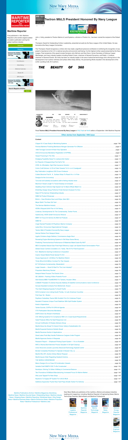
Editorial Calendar (20, 69)
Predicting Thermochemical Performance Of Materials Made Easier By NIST (60, 242)
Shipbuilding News (43, 395)
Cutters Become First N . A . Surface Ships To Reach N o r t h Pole (57, 174)
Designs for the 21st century (44, 177)
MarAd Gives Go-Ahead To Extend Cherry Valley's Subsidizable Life (58, 326)
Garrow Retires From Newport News (47, 233)
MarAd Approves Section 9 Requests (47, 338)
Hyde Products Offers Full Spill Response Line (50, 320)
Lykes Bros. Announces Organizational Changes (51, 227)
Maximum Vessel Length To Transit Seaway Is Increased (54, 184)
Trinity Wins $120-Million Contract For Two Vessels (52, 261)
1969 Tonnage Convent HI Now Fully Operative (51, 150)
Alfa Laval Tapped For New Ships (46, 375)
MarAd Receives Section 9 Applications (48, 332)
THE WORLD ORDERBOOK (45, 360)
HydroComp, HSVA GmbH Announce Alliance (50, 215)
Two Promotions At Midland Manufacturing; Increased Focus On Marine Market (61, 372)
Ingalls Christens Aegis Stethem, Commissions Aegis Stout (55, 236)
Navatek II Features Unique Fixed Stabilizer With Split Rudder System (58, 301)
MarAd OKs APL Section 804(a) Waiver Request (51, 354)
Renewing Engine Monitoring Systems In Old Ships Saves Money (57, 239)
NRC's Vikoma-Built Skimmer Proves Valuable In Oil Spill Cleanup (57, 345)
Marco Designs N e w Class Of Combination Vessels (52, 363)
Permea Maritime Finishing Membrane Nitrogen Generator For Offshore (59, 146)
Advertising (20, 65)
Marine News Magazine (105, 410)
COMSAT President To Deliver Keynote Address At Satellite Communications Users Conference (67, 283)
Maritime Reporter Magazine (83, 410)
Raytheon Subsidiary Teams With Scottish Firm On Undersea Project (58, 298)
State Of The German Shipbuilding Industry (49, 193)
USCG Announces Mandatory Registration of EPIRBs (53, 153)
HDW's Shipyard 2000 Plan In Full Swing (49, 208)
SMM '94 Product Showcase (44, 196)
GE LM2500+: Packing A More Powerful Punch (51, 276)
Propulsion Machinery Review (45, 270)
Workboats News (45, 397)
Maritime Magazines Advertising (45, 393)
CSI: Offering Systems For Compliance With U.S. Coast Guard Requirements (60, 317)
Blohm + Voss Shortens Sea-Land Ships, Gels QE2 (52, 199)
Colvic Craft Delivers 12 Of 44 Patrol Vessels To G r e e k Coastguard (58, 168)
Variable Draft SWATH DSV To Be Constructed (50, 366)
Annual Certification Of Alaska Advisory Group (50, 323)
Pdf (78, 130)
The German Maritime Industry (45, 205)
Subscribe (20, 45)
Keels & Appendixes (42, 304)
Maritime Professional (32, 401)
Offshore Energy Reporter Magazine (116, 411)
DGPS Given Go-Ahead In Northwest (47, 314)
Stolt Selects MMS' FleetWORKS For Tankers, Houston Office (55, 280)
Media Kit (20, 73)
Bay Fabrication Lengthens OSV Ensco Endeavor (51, 171)
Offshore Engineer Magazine (116, 429)
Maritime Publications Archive (24, 393)
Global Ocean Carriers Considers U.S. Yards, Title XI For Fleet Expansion (59, 249)
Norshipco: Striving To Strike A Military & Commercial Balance (56, 369)
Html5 (88, 130)
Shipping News (20, 397)
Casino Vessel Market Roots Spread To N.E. (50, 255)
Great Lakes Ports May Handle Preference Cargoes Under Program (57, 335)
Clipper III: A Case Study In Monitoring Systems (51, 143)
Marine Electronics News (39, 399)
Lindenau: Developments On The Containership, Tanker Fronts (56, 211)
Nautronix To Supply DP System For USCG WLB (51, 379)
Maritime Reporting (32, 397)
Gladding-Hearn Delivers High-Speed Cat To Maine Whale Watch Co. (58, 187)
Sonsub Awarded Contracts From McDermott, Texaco (53, 286)
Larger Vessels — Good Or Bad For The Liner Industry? (53, 267)
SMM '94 (38, 221)
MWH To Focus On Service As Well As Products (51, 218)
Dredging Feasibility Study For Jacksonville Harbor (52, 159)
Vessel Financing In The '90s (45, 156)
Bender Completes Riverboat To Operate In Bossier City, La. (55, 351)
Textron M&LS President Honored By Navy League (52, 230)
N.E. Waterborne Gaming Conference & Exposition (52, 252)
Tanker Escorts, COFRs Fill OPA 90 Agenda (50, 307)
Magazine (20, 49)
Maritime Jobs (45, 401)
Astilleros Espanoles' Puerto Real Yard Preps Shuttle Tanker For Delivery (59, 382)
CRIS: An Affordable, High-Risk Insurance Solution (52, 165)
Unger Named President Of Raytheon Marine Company (53, 224)
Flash (82, 130)
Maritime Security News (27, 395)
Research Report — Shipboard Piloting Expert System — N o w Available (59, 341)
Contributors (20, 61)
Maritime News (13, 395)
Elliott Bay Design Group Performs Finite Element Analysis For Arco (57, 190)
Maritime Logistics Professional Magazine (73, 411)
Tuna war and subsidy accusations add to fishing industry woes (56, 180)
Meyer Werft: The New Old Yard (45, 202)
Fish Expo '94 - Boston (42, 295)
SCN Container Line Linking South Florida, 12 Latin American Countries (59, 292)
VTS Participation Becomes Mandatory (48, 310)
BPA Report (20, 77)
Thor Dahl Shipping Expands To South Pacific (50, 289)
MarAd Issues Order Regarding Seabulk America (51, 357)
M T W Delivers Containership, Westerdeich (49, 264)
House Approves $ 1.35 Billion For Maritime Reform (52, 258)
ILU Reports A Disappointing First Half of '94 (50, 162)
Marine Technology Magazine (94, 410)
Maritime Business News (21, 399)
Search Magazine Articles (17, 88)
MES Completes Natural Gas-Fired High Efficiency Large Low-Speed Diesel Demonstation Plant (67, 245)
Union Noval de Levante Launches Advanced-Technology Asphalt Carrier (59, 348)
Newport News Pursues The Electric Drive (49, 273)
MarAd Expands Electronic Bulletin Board (49, 329)
